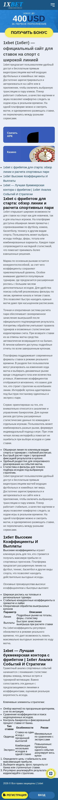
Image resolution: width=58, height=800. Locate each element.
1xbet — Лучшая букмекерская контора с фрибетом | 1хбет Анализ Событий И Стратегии (27, 190)
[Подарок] (51, 773)
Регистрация (17, 795)
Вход (41, 795)
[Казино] (29, 154)
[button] (50, 783)
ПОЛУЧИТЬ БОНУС (29, 32)
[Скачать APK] (29, 135)
